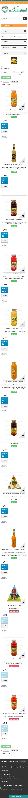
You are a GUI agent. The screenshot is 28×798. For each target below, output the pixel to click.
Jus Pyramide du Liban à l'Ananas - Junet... (14, 493)
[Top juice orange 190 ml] (14, 594)
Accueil (5, 42)
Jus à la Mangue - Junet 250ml (14, 110)
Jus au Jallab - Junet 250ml (14, 219)
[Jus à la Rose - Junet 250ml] (14, 262)
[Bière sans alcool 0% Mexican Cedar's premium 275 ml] (14, 153)
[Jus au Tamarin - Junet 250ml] (14, 427)
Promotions (7, 53)
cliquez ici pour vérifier (17, 789)
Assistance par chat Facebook (16, 797)
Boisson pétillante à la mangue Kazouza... (14, 549)
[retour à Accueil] (2, 37)
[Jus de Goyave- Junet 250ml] (14, 317)
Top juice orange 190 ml (14, 605)
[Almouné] (14, 9)
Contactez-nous (17, 2)
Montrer (18, 72)
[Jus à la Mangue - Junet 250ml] (14, 98)
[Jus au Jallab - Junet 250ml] (14, 208)
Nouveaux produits (10, 47)
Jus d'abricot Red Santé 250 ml (14, 381)
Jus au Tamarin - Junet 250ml (14, 439)
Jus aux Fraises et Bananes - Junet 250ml (14, 713)
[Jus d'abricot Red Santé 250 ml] (14, 370)
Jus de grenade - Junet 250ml (14, 659)
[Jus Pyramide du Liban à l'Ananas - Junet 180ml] (14, 482)
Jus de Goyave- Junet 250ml (14, 328)
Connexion (24, 2)
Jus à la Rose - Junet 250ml (14, 273)
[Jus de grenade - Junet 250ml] (14, 647)
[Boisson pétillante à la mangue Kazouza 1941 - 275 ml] (14, 538)
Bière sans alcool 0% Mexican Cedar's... (14, 164)
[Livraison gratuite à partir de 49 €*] (14, 0)
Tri (1, 72)
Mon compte (5, 781)
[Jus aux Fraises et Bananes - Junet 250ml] (14, 702)
